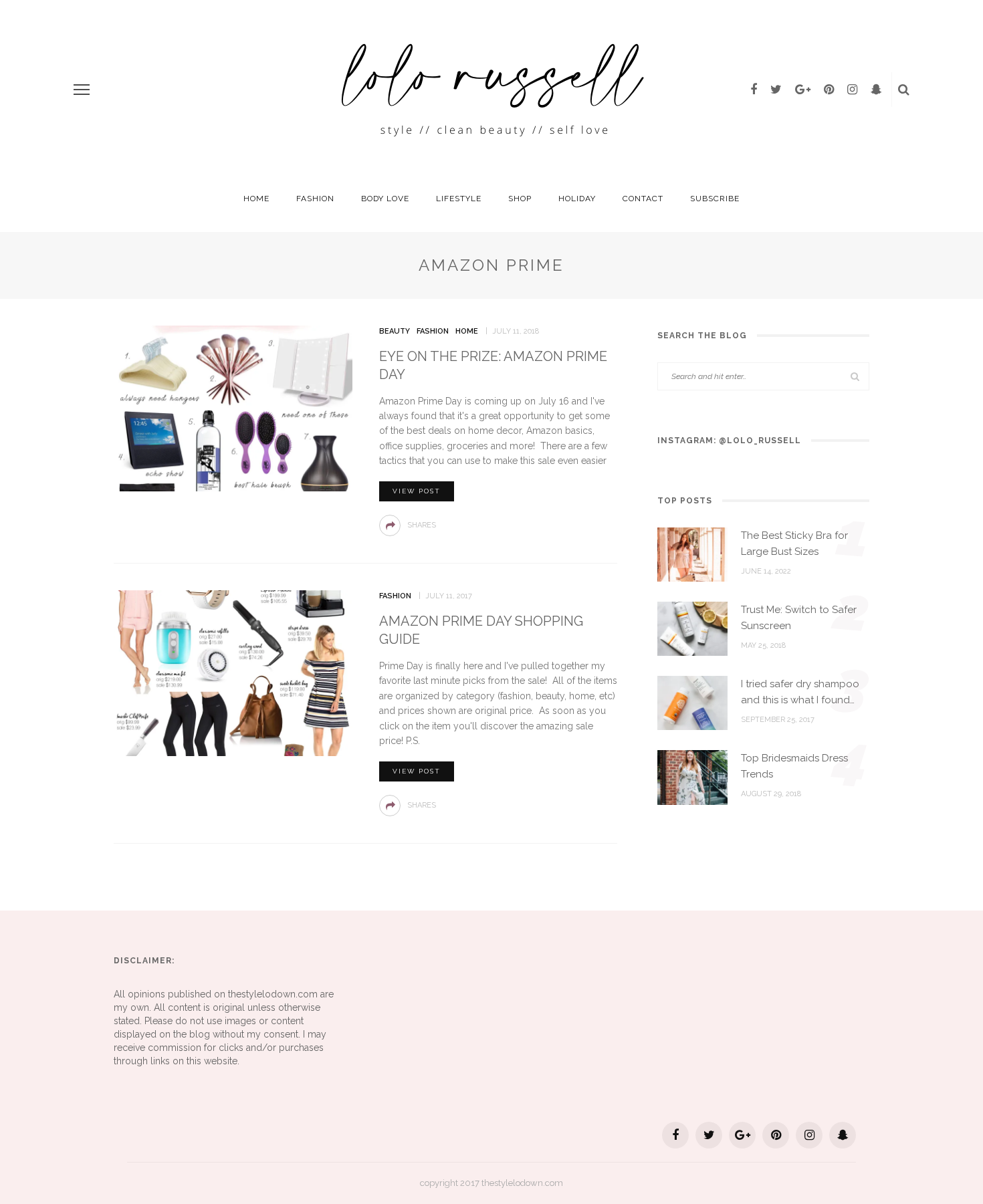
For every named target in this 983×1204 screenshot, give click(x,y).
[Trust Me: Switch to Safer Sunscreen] (692, 627)
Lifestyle (458, 198)
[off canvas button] (82, 90)
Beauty (394, 331)
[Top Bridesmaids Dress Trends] (692, 776)
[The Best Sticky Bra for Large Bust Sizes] (692, 553)
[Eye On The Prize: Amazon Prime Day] (233, 407)
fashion (315, 198)
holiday (577, 198)
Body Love (385, 198)
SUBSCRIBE (715, 198)
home (466, 331)
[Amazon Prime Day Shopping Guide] (233, 672)
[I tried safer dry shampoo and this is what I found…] (692, 702)
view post (417, 491)
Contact (643, 198)
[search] (903, 90)
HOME (256, 198)
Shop (520, 198)
